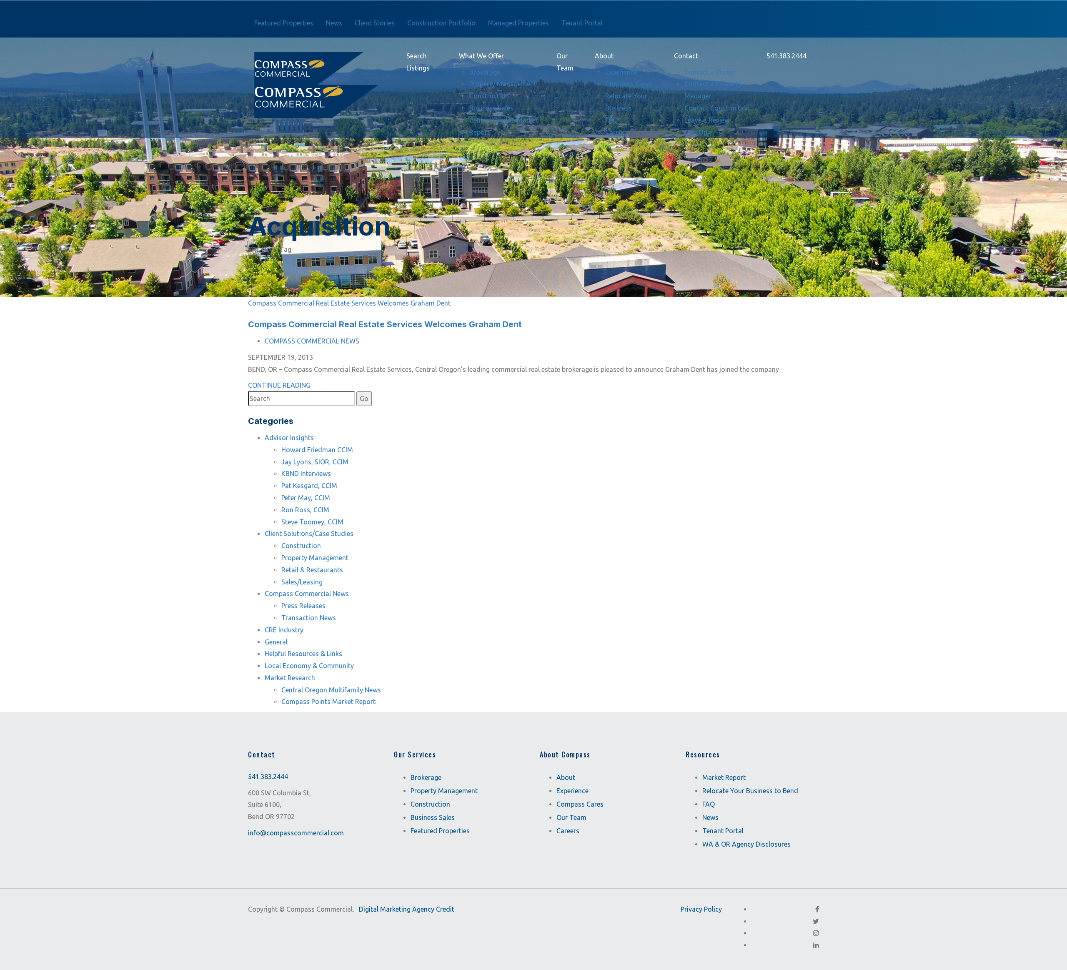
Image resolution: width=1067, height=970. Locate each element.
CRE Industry (284, 630)
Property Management (314, 557)
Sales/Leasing (302, 582)
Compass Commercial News (312, 341)
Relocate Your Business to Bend (750, 791)
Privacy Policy (701, 909)
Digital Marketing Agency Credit (406, 909)
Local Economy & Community (309, 665)
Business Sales (433, 817)
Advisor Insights (289, 437)
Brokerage (426, 777)
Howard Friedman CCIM (317, 450)
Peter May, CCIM (305, 497)
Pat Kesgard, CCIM (309, 485)
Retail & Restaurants (312, 570)
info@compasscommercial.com (296, 833)
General (276, 642)
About (565, 777)
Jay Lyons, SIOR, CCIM (314, 462)
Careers (567, 831)
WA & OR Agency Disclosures (746, 844)
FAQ (708, 804)
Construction (301, 545)
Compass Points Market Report (328, 701)
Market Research (290, 678)
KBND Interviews (306, 473)
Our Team (571, 817)
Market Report (724, 777)
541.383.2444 (268, 776)
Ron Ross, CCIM (305, 510)
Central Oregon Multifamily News (331, 690)
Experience (572, 791)
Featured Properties (440, 831)
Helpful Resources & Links (303, 653)
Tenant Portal (723, 831)
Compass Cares (580, 804)
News (710, 817)
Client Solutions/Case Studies (309, 533)
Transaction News (308, 618)
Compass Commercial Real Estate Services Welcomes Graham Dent (349, 303)
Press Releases (303, 605)
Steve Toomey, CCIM (312, 522)
